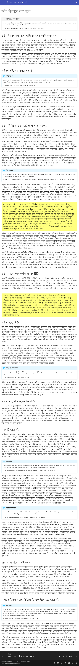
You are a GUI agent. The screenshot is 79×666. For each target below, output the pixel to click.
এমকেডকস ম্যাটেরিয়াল (10, 664)
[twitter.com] (65, 662)
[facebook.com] (76, 662)
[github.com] (54, 662)
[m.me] (58, 662)
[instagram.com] (72, 662)
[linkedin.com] (69, 662)
